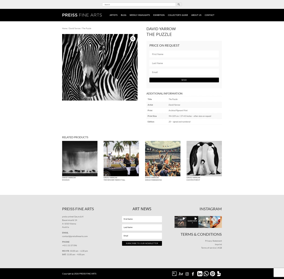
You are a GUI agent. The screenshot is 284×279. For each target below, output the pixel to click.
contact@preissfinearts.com (75, 236)
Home (64, 28)
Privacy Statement (213, 241)
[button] (132, 38)
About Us (196, 15)
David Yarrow (74, 28)
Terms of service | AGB (211, 247)
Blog (123, 15)
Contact (209, 15)
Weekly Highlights (140, 15)
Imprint (218, 244)
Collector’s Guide (178, 15)
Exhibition (159, 15)
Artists (114, 15)
